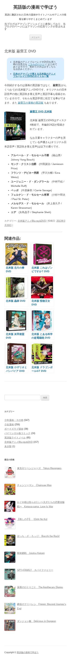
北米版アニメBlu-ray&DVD (32, 220)
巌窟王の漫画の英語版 (30, 102)
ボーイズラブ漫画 (13, 428)
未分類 (7, 446)
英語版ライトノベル (15, 437)
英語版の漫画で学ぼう (35, 7)
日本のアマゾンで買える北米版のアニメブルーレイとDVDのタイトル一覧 (34, 75)
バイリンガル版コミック (17, 433)
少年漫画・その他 (13, 420)
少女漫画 (9, 424)
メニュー (35, 37)
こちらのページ (36, 64)
